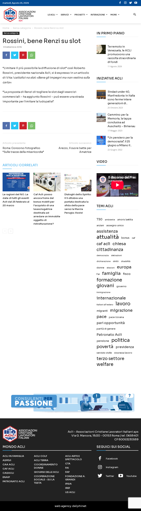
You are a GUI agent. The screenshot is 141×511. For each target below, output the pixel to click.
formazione (109, 280)
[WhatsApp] (31, 55)
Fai (98, 274)
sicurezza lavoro (123, 353)
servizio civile (104, 352)
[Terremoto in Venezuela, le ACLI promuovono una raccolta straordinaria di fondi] (101, 49)
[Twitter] (130, 3)
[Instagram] (125, 3)
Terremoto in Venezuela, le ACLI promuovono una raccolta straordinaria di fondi (122, 54)
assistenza (107, 231)
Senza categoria (22, 28)
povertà (105, 347)
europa (124, 267)
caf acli (103, 244)
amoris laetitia (125, 219)
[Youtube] (136, 3)
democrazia (103, 255)
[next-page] (10, 231)
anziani (100, 225)
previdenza (125, 347)
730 (99, 219)
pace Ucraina (116, 317)
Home (6, 28)
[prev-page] (5, 231)
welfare (105, 364)
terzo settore (110, 359)
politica (120, 340)
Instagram (112, 467)
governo (121, 286)
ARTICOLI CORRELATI (20, 165)
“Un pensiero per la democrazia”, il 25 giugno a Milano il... (120, 141)
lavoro (122, 304)
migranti (102, 310)
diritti (116, 261)
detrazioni (116, 255)
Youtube (131, 476)
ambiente (110, 219)
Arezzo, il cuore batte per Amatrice (75, 150)
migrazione (121, 310)
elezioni (111, 268)
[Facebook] (120, 3)
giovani (105, 286)
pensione (103, 341)
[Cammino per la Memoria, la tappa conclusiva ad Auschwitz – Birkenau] (101, 117)
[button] (135, 15)
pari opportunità (111, 323)
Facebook (112, 458)
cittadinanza (110, 250)
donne (100, 267)
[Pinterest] (23, 55)
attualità (108, 237)
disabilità (125, 261)
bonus (125, 237)
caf (133, 238)
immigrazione (103, 292)
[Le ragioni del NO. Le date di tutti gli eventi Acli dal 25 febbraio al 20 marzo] (16, 182)
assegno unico (115, 225)
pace (101, 317)
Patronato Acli (109, 335)
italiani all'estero (105, 304)
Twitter (110, 476)
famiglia (111, 273)
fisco (127, 274)
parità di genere (106, 328)
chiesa (119, 244)
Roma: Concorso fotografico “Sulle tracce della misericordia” (23, 150)
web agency (63, 506)
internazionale (111, 298)
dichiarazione (104, 261)
